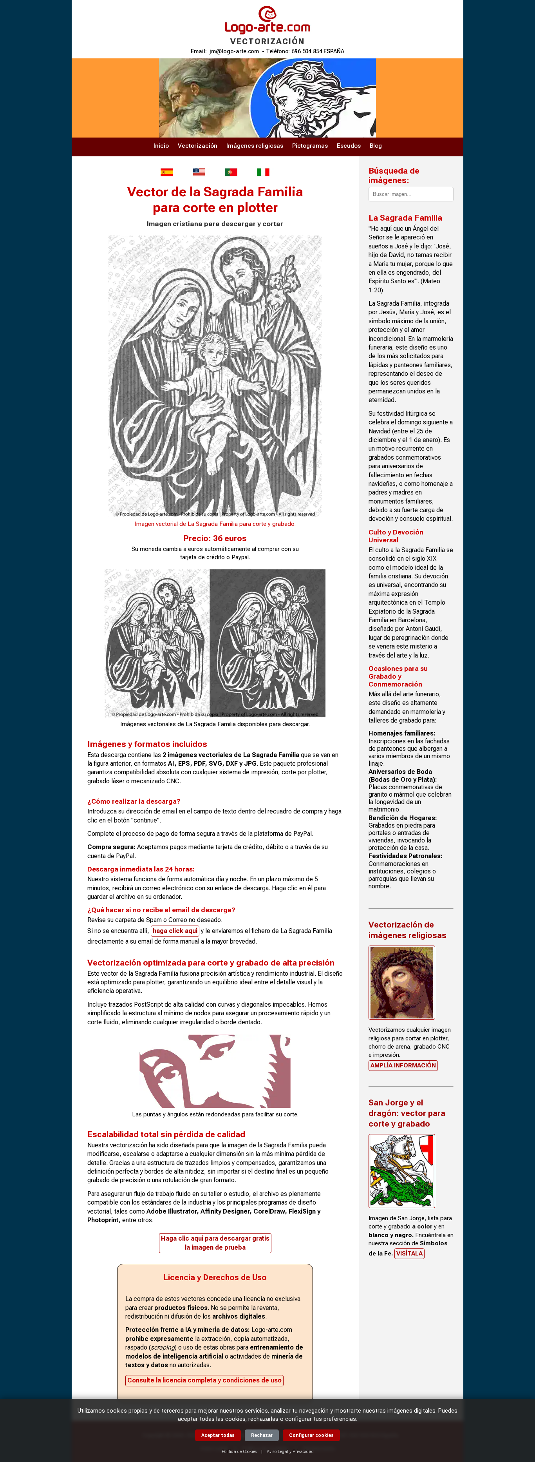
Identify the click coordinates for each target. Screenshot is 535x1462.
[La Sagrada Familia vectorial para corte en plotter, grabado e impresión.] (167, 172)
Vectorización (197, 145)
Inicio (161, 145)
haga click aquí (175, 931)
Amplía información (403, 1065)
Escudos (349, 145)
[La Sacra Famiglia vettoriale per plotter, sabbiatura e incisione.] (263, 172)
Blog (376, 145)
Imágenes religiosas (254, 145)
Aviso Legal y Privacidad (290, 1451)
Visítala (409, 1253)
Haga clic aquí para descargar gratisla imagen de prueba (215, 1243)
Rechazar (262, 1435)
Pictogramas (310, 145)
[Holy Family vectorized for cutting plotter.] (199, 172)
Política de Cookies (239, 1451)
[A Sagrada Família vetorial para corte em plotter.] (231, 172)
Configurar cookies (311, 1435)
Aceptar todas (218, 1435)
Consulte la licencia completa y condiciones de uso (204, 1380)
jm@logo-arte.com (234, 51)
